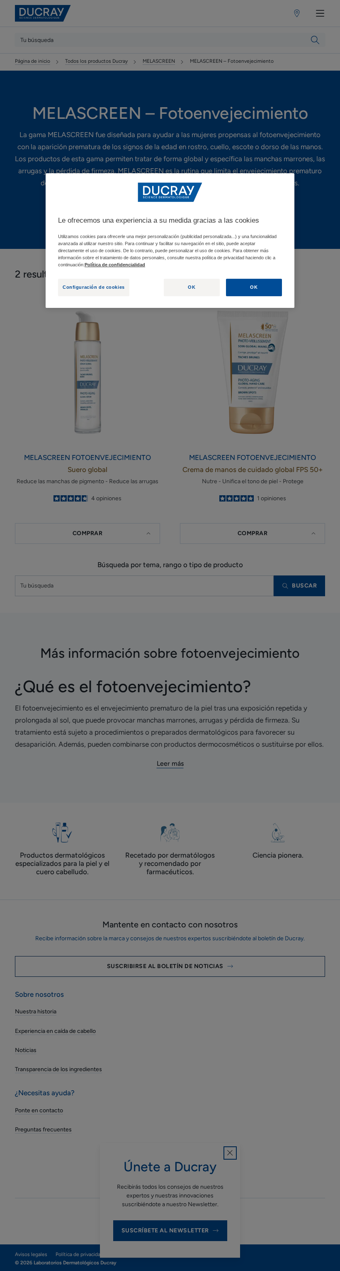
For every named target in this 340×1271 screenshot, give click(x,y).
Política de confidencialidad (115, 264)
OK (191, 287)
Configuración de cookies (94, 287)
